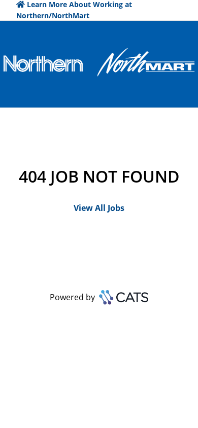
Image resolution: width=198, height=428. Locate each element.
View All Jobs (99, 207)
